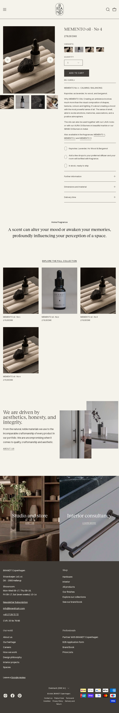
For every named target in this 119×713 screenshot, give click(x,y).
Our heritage (9, 642)
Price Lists (68, 652)
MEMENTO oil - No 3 (89, 317)
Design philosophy (12, 657)
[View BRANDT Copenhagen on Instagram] (5, 695)
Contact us (48, 698)
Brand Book (68, 647)
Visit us (29, 523)
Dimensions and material (75, 187)
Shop (65, 570)
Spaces (7, 667)
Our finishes (69, 591)
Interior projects (11, 662)
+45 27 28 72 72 (11, 614)
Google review (18, 677)
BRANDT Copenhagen (62, 694)
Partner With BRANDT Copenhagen (80, 637)
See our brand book (72, 602)
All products (69, 587)
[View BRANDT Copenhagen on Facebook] (12, 695)
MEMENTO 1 (99, 134)
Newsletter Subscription (15, 602)
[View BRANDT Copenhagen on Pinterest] (19, 695)
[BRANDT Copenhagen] (59, 9)
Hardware (67, 576)
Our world (8, 630)
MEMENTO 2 (69, 138)
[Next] (50, 60)
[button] (107, 9)
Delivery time (70, 197)
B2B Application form (73, 642)
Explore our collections (74, 597)
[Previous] (8, 60)
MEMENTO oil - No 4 (11, 377)
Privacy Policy (58, 701)
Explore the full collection (59, 261)
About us (8, 448)
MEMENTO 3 (85, 138)
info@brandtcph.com (14, 608)
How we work (10, 652)
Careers (7, 647)
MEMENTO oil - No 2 (50, 317)
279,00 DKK (8, 320)
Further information (73, 176)
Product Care (59, 698)
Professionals (69, 630)
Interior (66, 582)
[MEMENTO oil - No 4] (7, 102)
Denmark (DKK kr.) (57, 688)
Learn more (89, 523)
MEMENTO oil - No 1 (11, 317)
